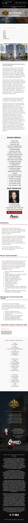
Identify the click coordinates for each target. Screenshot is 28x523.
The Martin (15, 377)
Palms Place (15, 364)
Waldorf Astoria (15, 386)
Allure (15, 343)
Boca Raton (15, 344)
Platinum (15, 369)
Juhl (15, 350)
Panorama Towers (15, 366)
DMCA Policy (14, 454)
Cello (15, 346)
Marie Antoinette (15, 352)
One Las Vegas (15, 362)
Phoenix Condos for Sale (15, 414)
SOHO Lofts (15, 374)
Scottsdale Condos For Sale (15, 415)
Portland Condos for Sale (15, 421)
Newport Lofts (15, 359)
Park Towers (15, 367)
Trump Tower (15, 379)
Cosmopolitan (15, 347)
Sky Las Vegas (15, 376)
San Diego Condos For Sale (15, 418)
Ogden (15, 360)
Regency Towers (15, 370)
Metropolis (15, 353)
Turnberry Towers (15, 382)
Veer (15, 383)
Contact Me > (18, 437)
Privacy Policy (7, 454)
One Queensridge (15, 363)
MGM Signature (15, 354)
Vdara (15, 384)
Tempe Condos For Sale (15, 417)
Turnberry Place (15, 380)
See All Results (6, 332)
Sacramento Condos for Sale (15, 422)
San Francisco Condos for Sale (15, 420)
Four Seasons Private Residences (15, 349)
